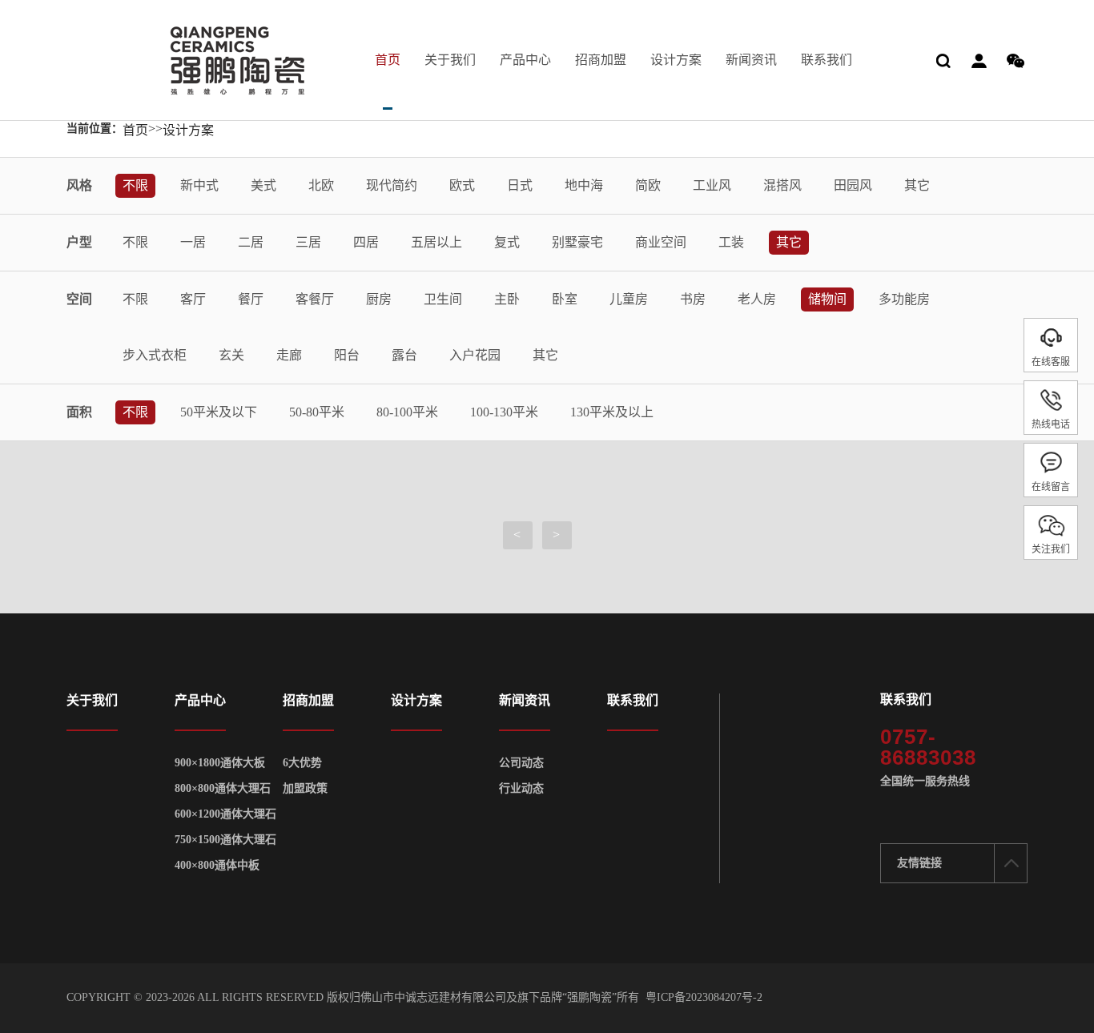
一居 (193, 242)
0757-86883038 (928, 747)
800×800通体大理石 (223, 788)
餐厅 (250, 299)
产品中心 (525, 60)
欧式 (462, 185)
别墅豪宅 (577, 242)
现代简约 (391, 185)
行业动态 (521, 788)
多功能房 (904, 299)
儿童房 (628, 299)
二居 (250, 242)
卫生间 (443, 299)
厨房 (379, 299)
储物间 (827, 299)
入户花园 (475, 355)
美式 (263, 185)
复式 (507, 242)
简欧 (648, 185)
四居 (366, 242)
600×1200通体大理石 (225, 814)
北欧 (321, 185)
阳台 (347, 355)
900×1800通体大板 (220, 763)
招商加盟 (600, 60)
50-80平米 (316, 412)
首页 (387, 60)
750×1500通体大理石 (225, 840)
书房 (693, 299)
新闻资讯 (751, 60)
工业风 (712, 185)
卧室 (564, 299)
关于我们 (450, 60)
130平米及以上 (612, 412)
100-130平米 (504, 412)
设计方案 (676, 60)
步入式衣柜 (155, 355)
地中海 (584, 185)
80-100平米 (407, 412)
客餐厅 (315, 299)
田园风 (853, 185)
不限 (135, 185)
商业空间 (660, 242)
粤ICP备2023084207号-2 (704, 997)
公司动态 (521, 763)
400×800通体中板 (217, 865)
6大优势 (302, 763)
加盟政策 (305, 788)
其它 (917, 185)
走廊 (289, 355)
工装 (731, 242)
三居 (308, 242)
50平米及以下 (218, 412)
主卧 (507, 299)
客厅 (193, 299)
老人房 (757, 299)
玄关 (231, 355)
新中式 (199, 185)
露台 (404, 355)
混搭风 (782, 185)
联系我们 (826, 60)
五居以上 (436, 242)
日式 (520, 185)
